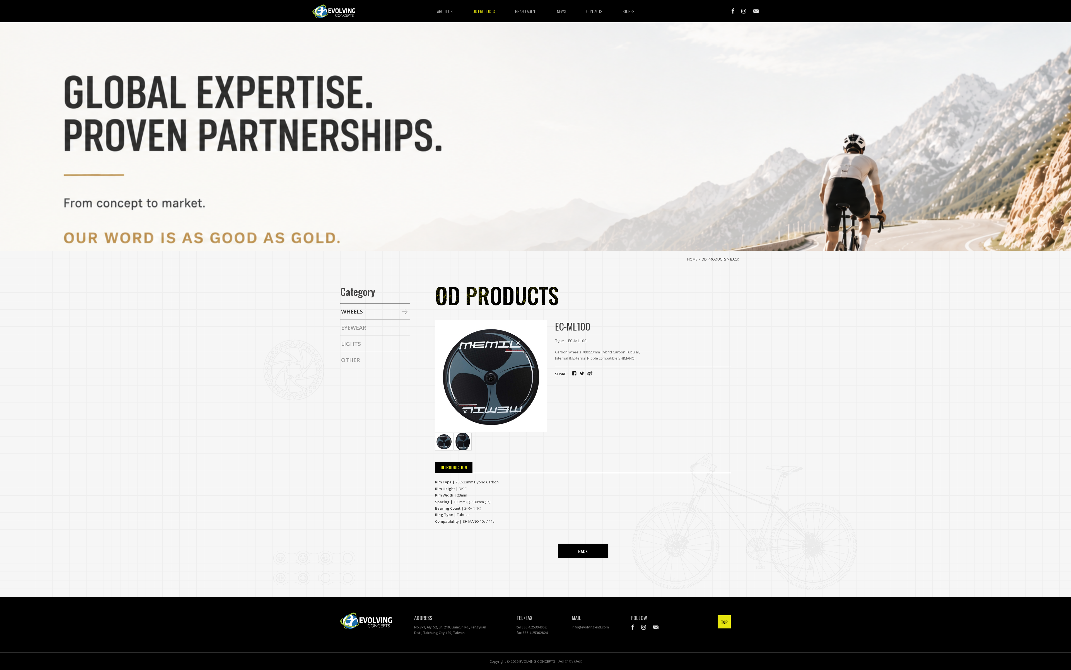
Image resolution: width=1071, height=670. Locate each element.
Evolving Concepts (340, 11)
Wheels (352, 311)
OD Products (484, 11)
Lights (351, 344)
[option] (535, 136)
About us (444, 11)
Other (350, 360)
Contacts (594, 11)
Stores (628, 11)
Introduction (454, 467)
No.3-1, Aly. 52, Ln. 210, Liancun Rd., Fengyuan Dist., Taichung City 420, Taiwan (450, 630)
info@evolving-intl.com (590, 627)
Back (734, 259)
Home (692, 259)
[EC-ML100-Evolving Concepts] (581, 373)
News (561, 11)
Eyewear (353, 327)
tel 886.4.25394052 (532, 627)
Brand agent (526, 11)
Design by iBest (570, 661)
